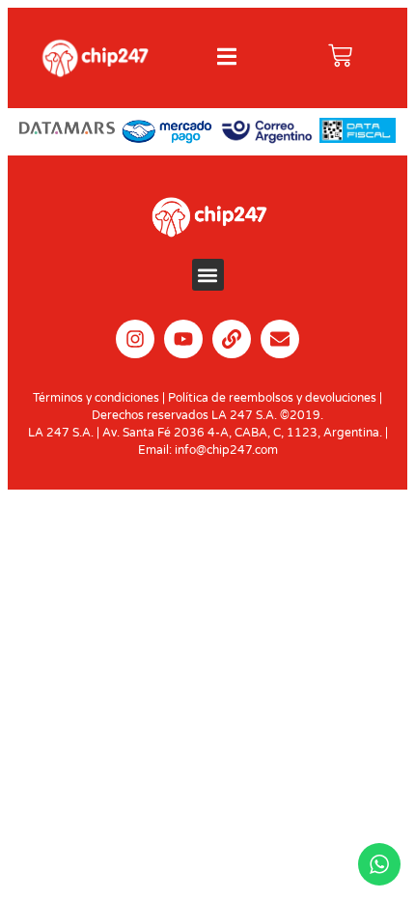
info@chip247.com (226, 450)
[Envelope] (280, 339)
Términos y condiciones (96, 398)
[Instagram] (135, 339)
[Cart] (340, 55)
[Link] (231, 339)
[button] (208, 275)
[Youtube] (183, 339)
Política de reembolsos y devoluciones (272, 398)
